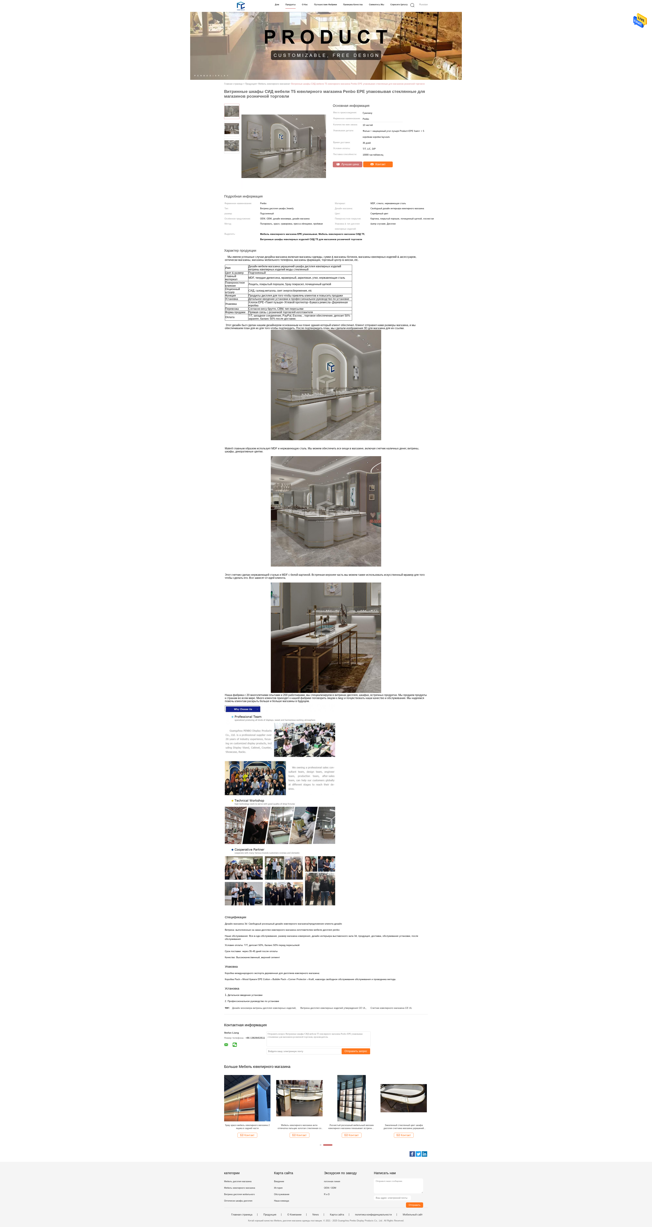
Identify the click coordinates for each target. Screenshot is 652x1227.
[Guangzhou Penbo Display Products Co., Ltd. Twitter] (418, 1154)
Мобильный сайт (413, 1214)
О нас (305, 4)
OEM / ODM (330, 1188)
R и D (327, 1194)
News (315, 1214)
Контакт (380, 164)
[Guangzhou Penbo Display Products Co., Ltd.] (240, 6)
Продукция (269, 1214)
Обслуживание (281, 1194)
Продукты (290, 4)
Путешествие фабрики (325, 4)
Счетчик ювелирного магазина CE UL (391, 1008)
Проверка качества (353, 4)
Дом (277, 4)
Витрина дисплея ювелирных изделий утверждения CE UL (333, 1008)
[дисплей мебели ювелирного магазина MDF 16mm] (247, 1098)
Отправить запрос (356, 1051)
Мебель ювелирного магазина (239, 1188)
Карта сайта (337, 1214)
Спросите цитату (399, 4)
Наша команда (281, 1200)
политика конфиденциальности (373, 1214)
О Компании (294, 1214)
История (278, 1188)
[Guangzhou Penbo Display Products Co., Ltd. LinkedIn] (424, 1154)
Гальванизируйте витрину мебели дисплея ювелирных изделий (352, 1127)
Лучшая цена (349, 164)
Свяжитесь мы (376, 4)
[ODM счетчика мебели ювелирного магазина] (299, 1098)
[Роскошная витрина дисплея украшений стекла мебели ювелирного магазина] (404, 1098)
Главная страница (241, 1214)
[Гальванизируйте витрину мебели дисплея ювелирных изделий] (351, 1098)
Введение (279, 1181)
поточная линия (332, 1181)
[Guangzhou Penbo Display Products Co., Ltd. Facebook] (412, 1154)
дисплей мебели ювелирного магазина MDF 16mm (247, 1127)
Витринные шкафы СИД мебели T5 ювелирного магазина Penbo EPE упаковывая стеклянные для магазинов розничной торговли (358, 84)
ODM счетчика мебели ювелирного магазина (299, 1125)
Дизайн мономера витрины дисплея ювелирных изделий (264, 1008)
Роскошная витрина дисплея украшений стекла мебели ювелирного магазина (403, 1127)
